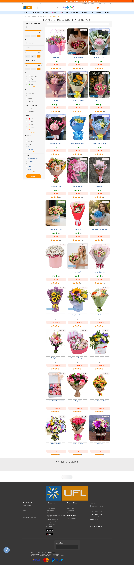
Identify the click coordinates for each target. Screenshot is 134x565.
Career (24, 510)
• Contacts (53, 3)
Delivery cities (70, 508)
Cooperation (70, 510)
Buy (57, 64)
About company (27, 505)
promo (46, 12)
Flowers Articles (51, 524)
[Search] (58, 8)
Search (33, 176)
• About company (46, 3)
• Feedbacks (40, 3)
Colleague (30, 149)
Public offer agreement (53, 519)
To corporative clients (52, 522)
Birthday (37, 12)
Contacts (25, 507)
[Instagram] (73, 8)
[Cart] (98, 8)
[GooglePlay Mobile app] (50, 534)
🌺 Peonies (54, 12)
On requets (56, 322)
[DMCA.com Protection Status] (52, 552)
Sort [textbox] (49, 24)
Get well (30, 166)
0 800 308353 (95, 519)
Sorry (29, 169)
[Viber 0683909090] (64, 8)
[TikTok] (101, 526)
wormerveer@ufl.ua (97, 506)
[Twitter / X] (97, 526)
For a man (30, 147)
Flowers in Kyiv (71, 513)
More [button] (34, 86)
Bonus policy (50, 513)
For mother (31, 138)
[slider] (25, 30)
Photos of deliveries (72, 505)
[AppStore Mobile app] (50, 530)
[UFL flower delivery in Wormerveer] (27, 7)
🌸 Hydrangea (64, 12)
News (48, 505)
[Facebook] (92, 526)
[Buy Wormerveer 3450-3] (56, 273)
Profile (110, 3)
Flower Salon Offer (52, 508)
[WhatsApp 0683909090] (71, 8)
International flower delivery (30, 517)
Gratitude (30, 161)
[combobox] (78, 24)
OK (38, 36)
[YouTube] (99, 526)
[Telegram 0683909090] (67, 8)
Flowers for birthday (33, 158)
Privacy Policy (50, 510)
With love (30, 164)
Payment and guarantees (27, 3)
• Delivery (35, 3)
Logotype (25, 512)
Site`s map (25, 515)
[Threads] (94, 526)
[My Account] (108, 4)
